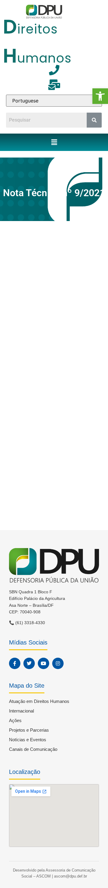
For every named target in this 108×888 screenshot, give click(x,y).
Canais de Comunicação (33, 749)
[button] (100, 96)
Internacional (21, 710)
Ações (15, 720)
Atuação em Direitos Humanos (39, 701)
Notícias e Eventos (27, 739)
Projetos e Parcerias (29, 730)
